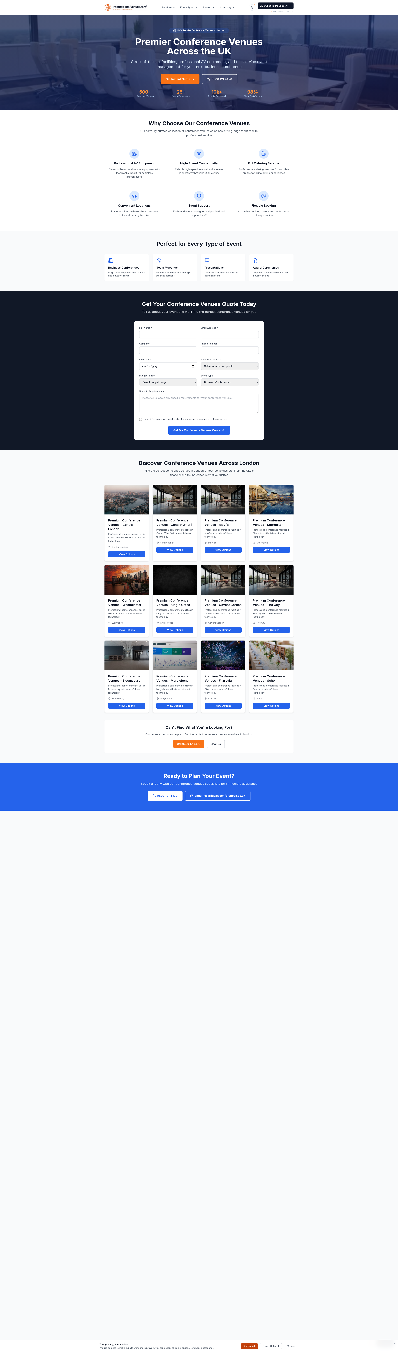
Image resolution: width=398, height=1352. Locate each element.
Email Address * (209, 327)
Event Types (187, 7)
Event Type (207, 375)
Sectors (207, 7)
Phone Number (209, 343)
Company (225, 7)
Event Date (145, 359)
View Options (127, 554)
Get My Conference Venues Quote (196, 430)
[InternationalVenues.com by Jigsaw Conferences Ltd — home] (125, 7)
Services (167, 7)
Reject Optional (271, 1346)
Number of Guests (211, 359)
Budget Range (147, 375)
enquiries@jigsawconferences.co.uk (220, 795)
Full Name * (145, 327)
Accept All (249, 1346)
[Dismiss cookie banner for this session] (394, 1343)
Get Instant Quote (178, 79)
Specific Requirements (151, 391)
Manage (291, 1346)
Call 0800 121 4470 (188, 743)
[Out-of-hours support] (252, 7)
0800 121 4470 (222, 79)
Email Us (216, 743)
